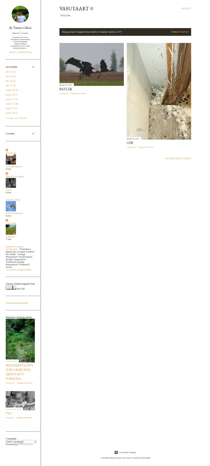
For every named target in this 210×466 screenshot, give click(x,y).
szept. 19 (11, 108)
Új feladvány (12, 249)
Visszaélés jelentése (17, 303)
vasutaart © (76, 8)
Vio (9, 413)
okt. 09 (10, 76)
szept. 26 (11, 94)
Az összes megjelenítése (18, 269)
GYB (130, 142)
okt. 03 (10, 81)
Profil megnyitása (20, 52)
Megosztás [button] (63, 93)
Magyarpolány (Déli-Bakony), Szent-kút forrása (19, 372)
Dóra (8, 190)
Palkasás (10, 236)
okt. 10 (10, 72)
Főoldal (65, 15)
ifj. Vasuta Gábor (20, 27)
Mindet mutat (180, 32)
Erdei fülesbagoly (14, 213)
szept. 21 (12, 104)
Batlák (65, 89)
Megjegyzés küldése (78, 93)
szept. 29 (12, 90)
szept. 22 (11, 99)
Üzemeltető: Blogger (127, 452)
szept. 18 (11, 113)
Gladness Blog (13, 200)
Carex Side (11, 223)
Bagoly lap (11, 153)
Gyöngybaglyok (13, 166)
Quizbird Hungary (14, 246)
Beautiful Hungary (15, 176)
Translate (28, 444)
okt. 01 (11, 85)
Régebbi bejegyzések (178, 158)
